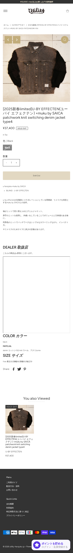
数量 (5, 156)
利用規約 (10, 508)
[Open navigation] (5, 11)
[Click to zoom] (64, 39)
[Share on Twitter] (19, 369)
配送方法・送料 (12, 486)
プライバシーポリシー (15, 515)
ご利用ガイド (11, 482)
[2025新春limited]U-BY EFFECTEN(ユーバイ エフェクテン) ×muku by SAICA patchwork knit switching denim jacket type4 (19, 441)
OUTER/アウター (18, 25)
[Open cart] (67, 11)
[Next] (16, 39)
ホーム (6, 25)
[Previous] (8, 39)
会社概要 (10, 504)
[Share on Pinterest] (24, 369)
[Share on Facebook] (13, 369)
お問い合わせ (11, 490)
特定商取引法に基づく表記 (17, 512)
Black (7, 147)
